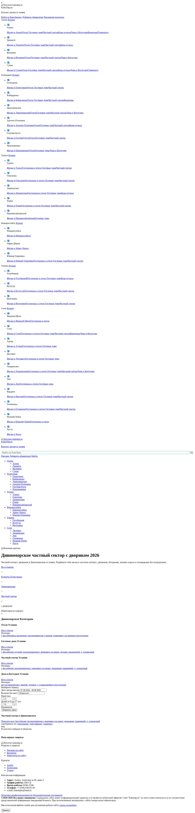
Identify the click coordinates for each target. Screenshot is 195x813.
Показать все (7, 721)
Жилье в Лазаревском (17, 371)
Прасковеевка (19, 489)
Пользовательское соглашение (47, 795)
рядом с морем (44, 635)
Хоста (15, 543)
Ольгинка (17, 497)
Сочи (9, 528)
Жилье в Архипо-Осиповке (20, 125)
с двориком (55, 668)
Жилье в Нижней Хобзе (18, 421)
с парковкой (67, 668)
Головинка (18, 538)
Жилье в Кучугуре (16, 291)
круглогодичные (80, 635)
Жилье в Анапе (14, 32)
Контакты (11, 753)
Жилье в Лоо (13, 384)
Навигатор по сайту (16, 755)
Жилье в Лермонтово (17, 193)
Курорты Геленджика (11, 577)
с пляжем (56, 635)
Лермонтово (19, 499)
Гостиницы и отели (32, 168)
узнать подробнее (67, 805)
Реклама (5, 456)
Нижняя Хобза (20, 541)
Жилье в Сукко (14, 70)
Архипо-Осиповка (22, 484)
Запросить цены (9, 710)
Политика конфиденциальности (16, 795)
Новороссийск (14, 507)
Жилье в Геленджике (17, 87)
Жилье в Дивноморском (18, 113)
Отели (25, 32)
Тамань (10, 517)
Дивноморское (20, 481)
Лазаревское (18, 533)
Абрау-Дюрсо (19, 512)
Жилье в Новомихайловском (21, 218)
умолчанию (23, 724)
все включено (19, 635)
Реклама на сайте (15, 750)
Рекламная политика (54, 17)
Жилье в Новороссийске (19, 236)
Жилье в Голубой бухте (18, 138)
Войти (34, 456)
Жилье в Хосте (14, 434)
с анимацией (73, 652)
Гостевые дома (36, 32)
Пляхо (16, 502)
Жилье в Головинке (16, 409)
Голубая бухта (19, 487)
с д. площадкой (86, 652)
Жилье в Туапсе (14, 168)
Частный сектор (50, 32)
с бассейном (7, 635)
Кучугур (17, 523)
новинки (48, 724)
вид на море (66, 635)
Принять (5, 810)
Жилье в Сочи (14, 333)
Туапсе (10, 492)
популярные (36, 724)
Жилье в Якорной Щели (18, 321)
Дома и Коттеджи (79, 32)
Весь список (7, 630)
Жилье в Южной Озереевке (20, 261)
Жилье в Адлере (15, 346)
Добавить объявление (32, 17)
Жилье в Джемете (15, 45)
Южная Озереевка (21, 515)
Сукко (16, 471)
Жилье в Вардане (15, 396)
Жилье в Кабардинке (17, 100)
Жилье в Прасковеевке (18, 150)
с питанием (31, 635)
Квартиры (93, 32)
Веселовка (18, 525)
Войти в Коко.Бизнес (11, 17)
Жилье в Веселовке (16, 303)
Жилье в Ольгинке (16, 180)
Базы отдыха (64, 32)
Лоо (14, 535)
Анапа (10, 461)
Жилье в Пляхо (14, 206)
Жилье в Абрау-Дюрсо (18, 248)
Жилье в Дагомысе (16, 359)
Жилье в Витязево (16, 57)
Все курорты (7, 567)
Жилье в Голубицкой (17, 278)
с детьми (63, 652)
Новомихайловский (22, 505)
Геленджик (12, 474)
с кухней (17, 652)
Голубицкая (18, 520)
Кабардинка (18, 479)
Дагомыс (17, 530)
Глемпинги (103, 32)
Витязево (17, 468)
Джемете (17, 466)
